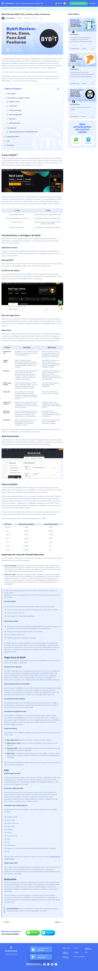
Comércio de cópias (15, 110)
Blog (42, 3)
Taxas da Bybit (11, 128)
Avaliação (37, 3)
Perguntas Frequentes (66, 953)
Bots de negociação (15, 114)
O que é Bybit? (11, 93)
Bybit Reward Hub (15, 123)
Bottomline (10, 145)
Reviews (10, 8)
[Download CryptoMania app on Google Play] (41, 957)
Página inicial (66, 948)
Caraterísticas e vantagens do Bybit (18, 98)
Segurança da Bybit (13, 136)
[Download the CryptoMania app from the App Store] (41, 949)
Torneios (17, 3)
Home (3, 8)
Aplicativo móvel (14, 102)
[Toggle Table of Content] (58, 89)
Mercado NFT (13, 106)
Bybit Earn (12, 119)
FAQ (8, 141)
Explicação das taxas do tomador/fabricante (23, 132)
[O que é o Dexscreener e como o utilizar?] (82, 103)
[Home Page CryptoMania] (8, 3)
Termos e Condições (79, 956)
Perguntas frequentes (27, 3)
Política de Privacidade (66, 957)
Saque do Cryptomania (88, 948)
